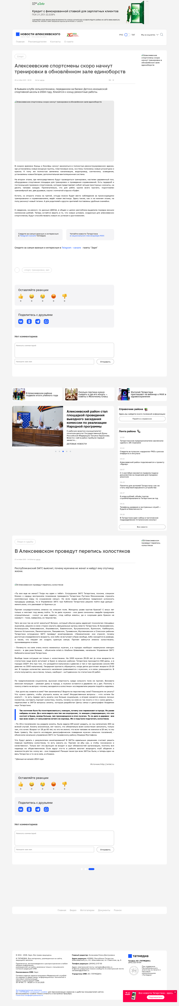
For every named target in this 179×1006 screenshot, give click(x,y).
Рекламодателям (37, 41)
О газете (68, 41)
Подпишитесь (156, 997)
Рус (121, 35)
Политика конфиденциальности (29, 995)
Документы (104, 910)
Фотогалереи (87, 910)
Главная (20, 41)
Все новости (142, 527)
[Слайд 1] (55, 451)
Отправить (105, 361)
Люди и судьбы (25, 541)
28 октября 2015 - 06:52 (23, 80)
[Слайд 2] (59, 451)
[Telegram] (37, 321)
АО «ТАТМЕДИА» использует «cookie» (32, 992)
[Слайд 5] (70, 451)
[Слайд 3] (63, 451)
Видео (73, 910)
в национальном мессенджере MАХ (87, 235)
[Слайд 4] (66, 451)
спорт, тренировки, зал (36, 270)
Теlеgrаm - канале (72, 247)
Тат (133, 35)
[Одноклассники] (29, 321)
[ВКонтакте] (20, 321)
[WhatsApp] (46, 321)
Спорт (20, 56)
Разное (118, 910)
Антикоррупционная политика (29, 990)
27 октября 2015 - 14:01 (23, 559)
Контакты (55, 41)
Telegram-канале (28, 235)
